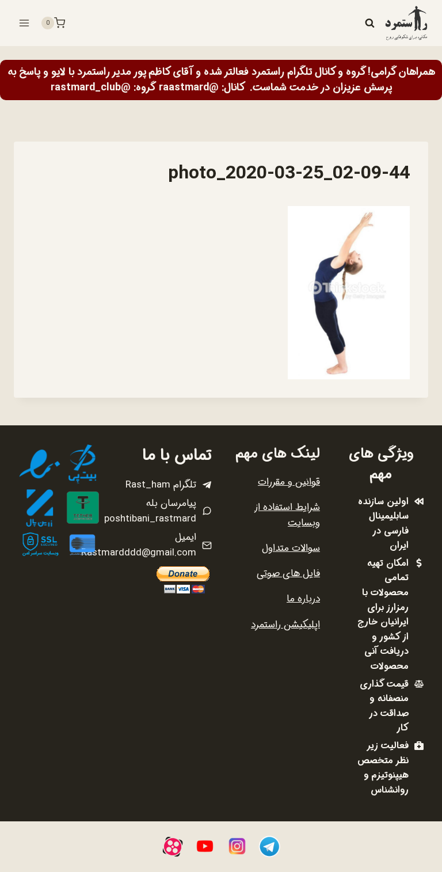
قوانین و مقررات (289, 482)
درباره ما (303, 599)
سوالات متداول (291, 548)
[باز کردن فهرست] (24, 23)
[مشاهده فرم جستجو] (369, 23)
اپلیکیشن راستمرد (285, 625)
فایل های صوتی (288, 573)
